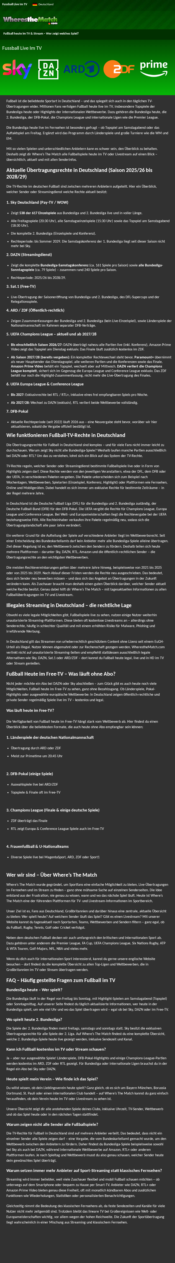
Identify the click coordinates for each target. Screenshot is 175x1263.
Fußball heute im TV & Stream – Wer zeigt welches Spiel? (41, 33)
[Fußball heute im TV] (30, 24)
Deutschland (46, 4)
